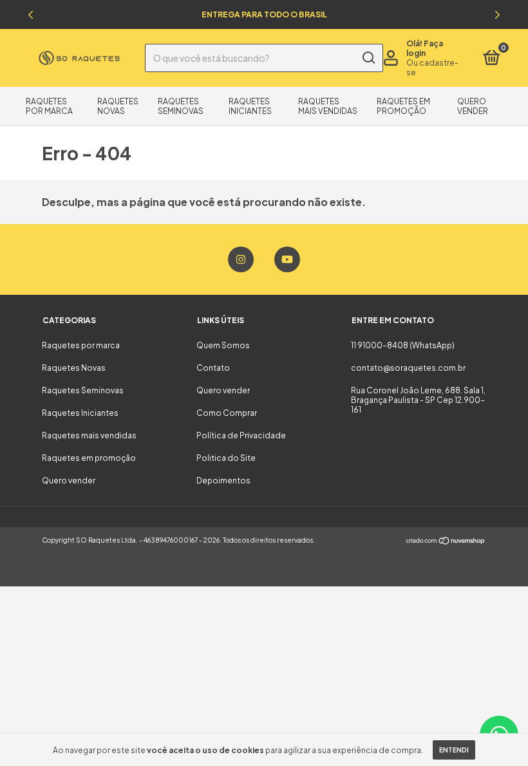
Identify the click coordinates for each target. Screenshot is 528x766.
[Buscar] (368, 58)
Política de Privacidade (241, 435)
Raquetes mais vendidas (327, 106)
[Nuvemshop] (446, 541)
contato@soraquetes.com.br (408, 368)
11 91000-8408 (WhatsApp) (403, 345)
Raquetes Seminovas (180, 106)
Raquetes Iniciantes (250, 106)
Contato (213, 368)
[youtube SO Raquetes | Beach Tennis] (287, 259)
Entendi (454, 750)
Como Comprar (226, 413)
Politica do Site (226, 458)
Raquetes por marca (49, 106)
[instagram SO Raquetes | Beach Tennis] (241, 259)
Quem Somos (223, 345)
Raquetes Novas (117, 106)
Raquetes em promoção (403, 106)
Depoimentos (223, 480)
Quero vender (472, 106)
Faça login (424, 48)
